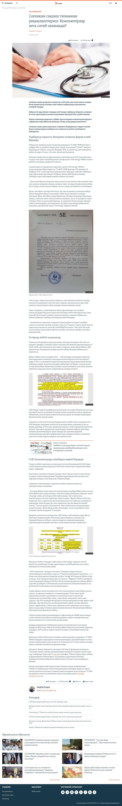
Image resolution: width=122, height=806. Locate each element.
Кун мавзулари (35, 12)
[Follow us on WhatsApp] (81, 792)
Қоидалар (5, 799)
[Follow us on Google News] (90, 792)
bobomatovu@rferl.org (49, 690)
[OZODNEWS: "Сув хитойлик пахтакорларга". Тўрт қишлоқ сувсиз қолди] (72, 744)
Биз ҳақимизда (7, 791)
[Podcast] (94, 792)
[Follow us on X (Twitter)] (85, 792)
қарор (55, 654)
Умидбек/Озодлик (35, 31)
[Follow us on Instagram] (76, 792)
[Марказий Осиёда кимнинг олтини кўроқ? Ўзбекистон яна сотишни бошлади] (72, 772)
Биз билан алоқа (7, 795)
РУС (110, 3)
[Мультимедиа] (116, 3)
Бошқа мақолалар (114, 780)
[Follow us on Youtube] (63, 792)
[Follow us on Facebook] (72, 792)
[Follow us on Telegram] (67, 792)
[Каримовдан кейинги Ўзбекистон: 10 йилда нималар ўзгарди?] (72, 758)
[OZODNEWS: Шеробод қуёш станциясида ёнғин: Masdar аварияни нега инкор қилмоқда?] (12, 758)
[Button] (73, 40)
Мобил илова (36, 791)
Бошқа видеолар (55, 780)
